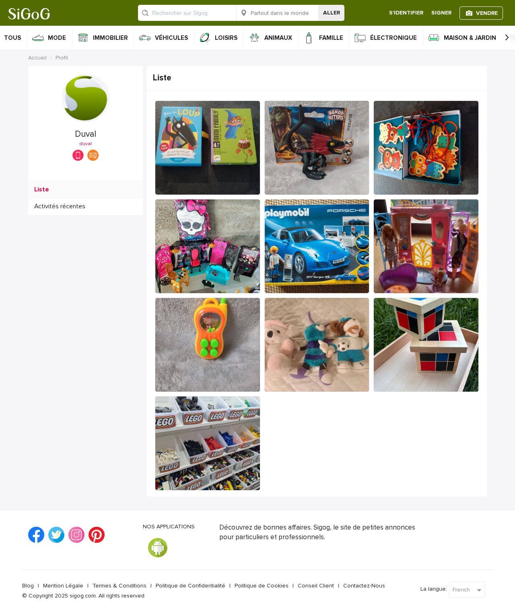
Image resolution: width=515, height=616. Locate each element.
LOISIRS (226, 37)
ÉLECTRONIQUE (393, 37)
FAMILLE (331, 37)
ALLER (331, 12)
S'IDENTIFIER (406, 12)
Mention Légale (63, 585)
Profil (62, 57)
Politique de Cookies (261, 585)
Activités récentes (59, 206)
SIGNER (441, 12)
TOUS (12, 37)
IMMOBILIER (110, 37)
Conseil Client (316, 585)
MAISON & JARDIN (470, 37)
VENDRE (487, 13)
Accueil (37, 57)
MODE (57, 37)
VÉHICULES (171, 37)
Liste (41, 189)
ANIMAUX (278, 37)
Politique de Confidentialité (190, 585)
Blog (28, 585)
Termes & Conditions (119, 585)
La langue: (433, 588)
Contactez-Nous (364, 585)
